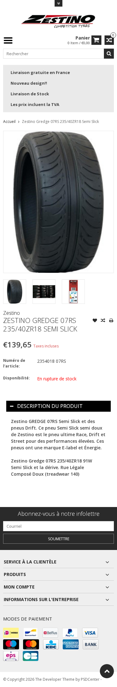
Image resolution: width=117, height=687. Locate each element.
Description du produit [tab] (50, 406)
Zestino (11, 312)
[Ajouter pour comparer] (103, 321)
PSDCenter (90, 679)
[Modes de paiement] (11, 633)
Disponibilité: (16, 378)
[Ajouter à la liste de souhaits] (95, 321)
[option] (14, 291)
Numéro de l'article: (14, 363)
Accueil (9, 121)
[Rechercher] (109, 54)
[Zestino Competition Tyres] (58, 21)
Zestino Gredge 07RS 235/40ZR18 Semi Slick (60, 121)
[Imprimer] (111, 321)
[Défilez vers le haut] (107, 671)
